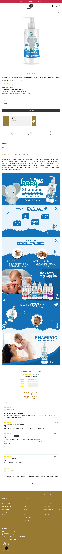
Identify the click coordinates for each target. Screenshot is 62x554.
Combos (26, 509)
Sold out (31, 110)
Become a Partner (6, 506)
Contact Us (5, 514)
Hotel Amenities (6, 509)
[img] (7, 407)
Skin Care (26, 498)
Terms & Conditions (48, 503)
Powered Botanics (28, 512)
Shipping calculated (15, 91)
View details (21, 125)
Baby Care (26, 514)
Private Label (27, 520)
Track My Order (47, 506)
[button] (6, 84)
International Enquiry (7, 503)
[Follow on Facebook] (3, 539)
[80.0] (27, 395)
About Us (4, 498)
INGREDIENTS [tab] (7, 154)
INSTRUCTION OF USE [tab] (22, 154)
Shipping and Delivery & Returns (52, 509)
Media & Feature (48, 514)
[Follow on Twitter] (7, 539)
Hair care (26, 501)
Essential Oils (27, 517)
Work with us (5, 501)
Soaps (25, 506)
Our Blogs (4, 512)
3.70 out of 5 (35, 374)
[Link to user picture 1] (7, 449)
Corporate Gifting (28, 523)
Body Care (26, 503)
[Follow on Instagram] (11, 539)
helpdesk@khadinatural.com (9, 534)
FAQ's (45, 498)
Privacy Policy (47, 501)
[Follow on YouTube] (15, 539)
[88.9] (34, 395)
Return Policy (47, 512)
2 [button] (30, 483)
